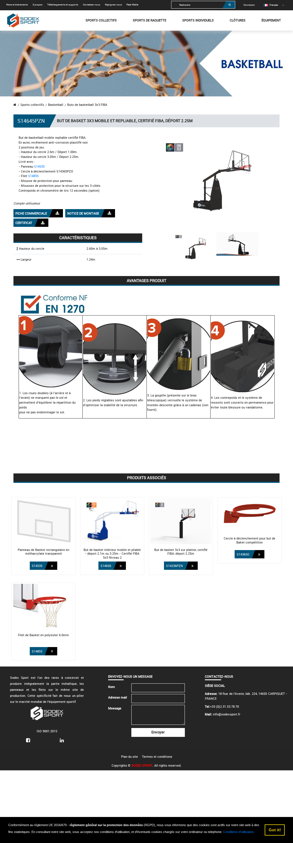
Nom (111, 687)
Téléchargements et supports (62, 4)
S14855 (33, 176)
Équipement (271, 20)
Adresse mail (117, 697)
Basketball (55, 104)
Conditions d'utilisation (238, 832)
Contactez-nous (91, 4)
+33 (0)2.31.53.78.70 (224, 706)
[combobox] (203, 4)
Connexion (249, 4)
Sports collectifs (101, 20)
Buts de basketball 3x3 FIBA (87, 104)
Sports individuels (198, 20)
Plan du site (129, 756)
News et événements (17, 4)
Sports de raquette (149, 20)
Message (114, 708)
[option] (271, 4)
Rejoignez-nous (113, 4)
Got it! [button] (275, 830)
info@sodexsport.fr (226, 714)
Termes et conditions (157, 756)
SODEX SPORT (142, 765)
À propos (37, 4)
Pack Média (132, 4)
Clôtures (238, 20)
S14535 (39, 166)
